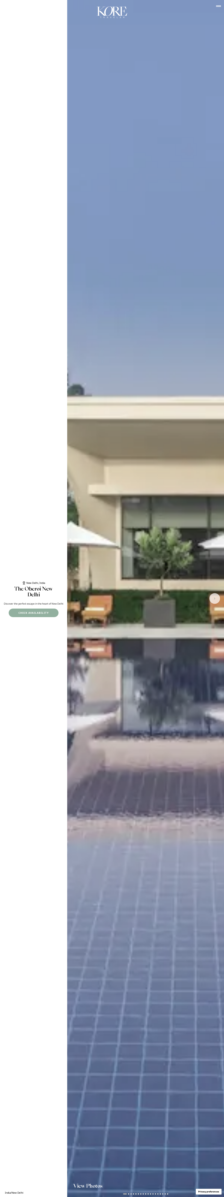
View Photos (88, 1186)
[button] (125, 1194)
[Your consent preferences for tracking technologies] (209, 1192)
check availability (33, 613)
